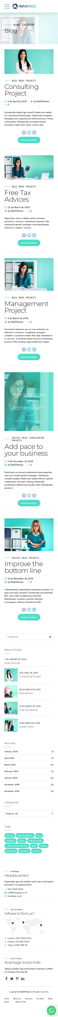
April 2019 (9, 758)
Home (16, 24)
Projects (31, 80)
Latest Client (26, 726)
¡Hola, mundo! (12, 663)
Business (10, 841)
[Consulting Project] (29, 61)
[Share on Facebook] (24, 133)
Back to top (21, 1001)
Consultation (36, 437)
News (21, 80)
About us (17, 998)
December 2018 (11, 784)
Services (28, 998)
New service (26, 693)
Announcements (25, 835)
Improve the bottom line (23, 567)
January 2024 (11, 751)
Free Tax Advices (17, 195)
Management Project (26, 306)
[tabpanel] (29, 274)
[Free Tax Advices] (29, 167)
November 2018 (11, 791)
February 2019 (11, 771)
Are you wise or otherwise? (29, 401)
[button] (9, 535)
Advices (16, 437)
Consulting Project (21, 89)
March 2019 (9, 764)
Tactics (36, 851)
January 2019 (10, 777)
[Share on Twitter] (29, 133)
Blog (14, 80)
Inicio (6, 998)
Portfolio (11, 851)
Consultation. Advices (16, 846)
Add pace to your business (26, 449)
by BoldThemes (41, 101)
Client (22, 841)
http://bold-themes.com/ (29, 420)
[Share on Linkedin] (34, 133)
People (43, 846)
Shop (6, 1001)
